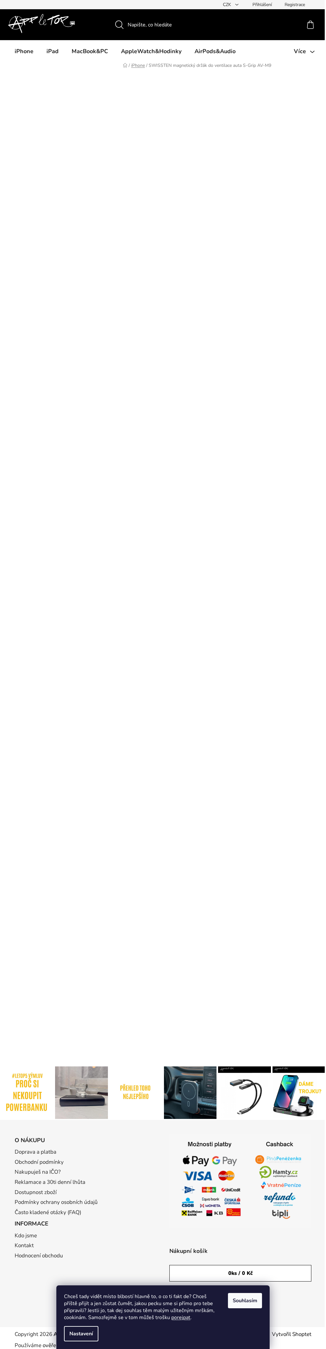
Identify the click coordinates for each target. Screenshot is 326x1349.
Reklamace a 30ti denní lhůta (50, 1182)
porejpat (180, 1317)
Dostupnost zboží (36, 1192)
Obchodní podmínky (39, 1162)
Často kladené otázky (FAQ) (48, 1212)
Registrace (295, 5)
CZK (227, 5)
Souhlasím (245, 1300)
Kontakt (24, 1245)
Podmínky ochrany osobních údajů (56, 1202)
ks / (240, 1273)
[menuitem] (24, 51)
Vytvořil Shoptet (291, 1334)
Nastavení (81, 1333)
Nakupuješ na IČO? (38, 1172)
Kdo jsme (26, 1235)
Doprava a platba (35, 1152)
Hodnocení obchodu (39, 1255)
